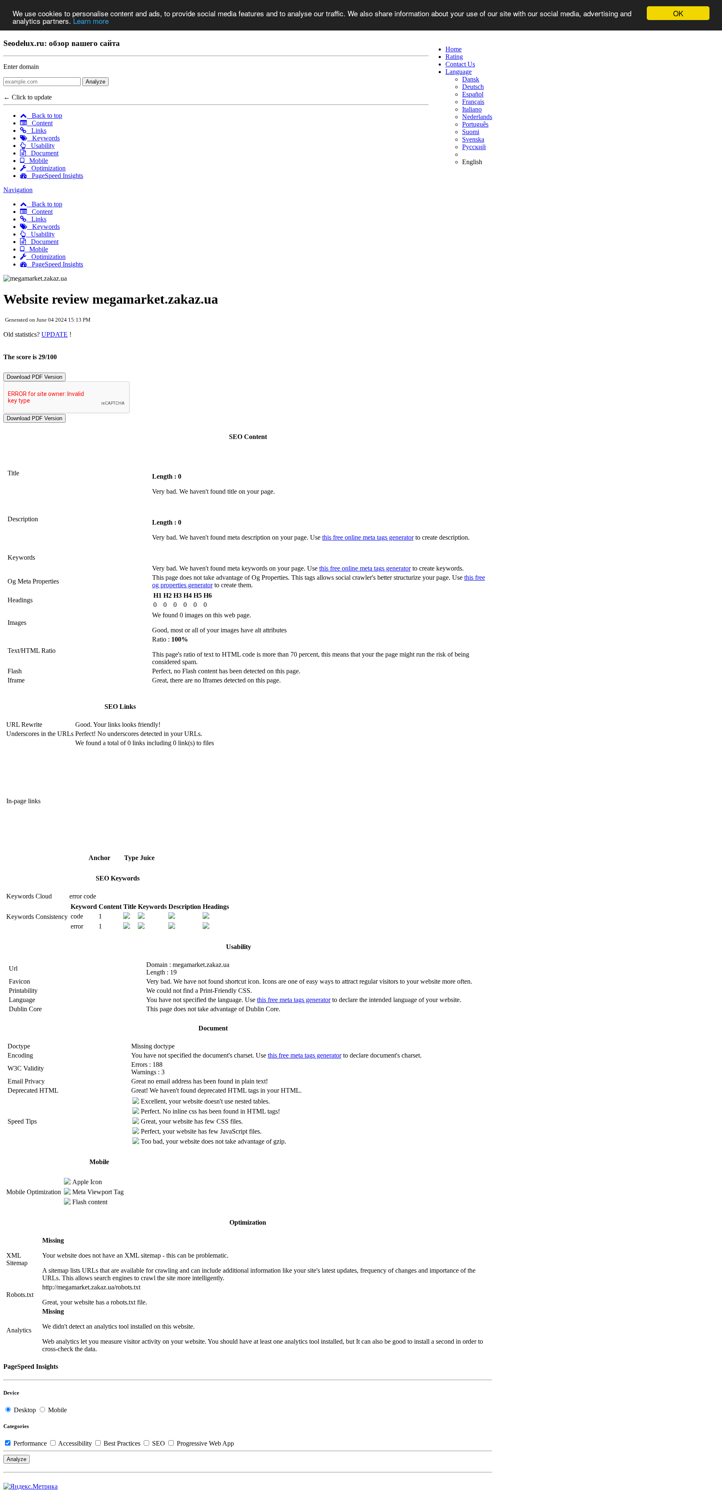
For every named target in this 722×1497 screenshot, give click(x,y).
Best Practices (122, 1443)
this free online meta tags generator (368, 537)
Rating (454, 56)
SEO (158, 1443)
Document (42, 153)
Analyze (95, 82)
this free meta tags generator (293, 999)
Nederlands (477, 116)
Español (472, 94)
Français (473, 101)
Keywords (43, 138)
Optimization (46, 168)
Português (475, 124)
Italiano (472, 109)
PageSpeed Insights (55, 175)
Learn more (91, 20)
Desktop (25, 1409)
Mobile (36, 160)
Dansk (470, 79)
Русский (474, 146)
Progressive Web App (204, 1443)
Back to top (44, 115)
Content (40, 123)
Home (453, 49)
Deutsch (473, 86)
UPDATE (54, 334)
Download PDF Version (34, 377)
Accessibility (75, 1443)
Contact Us (460, 64)
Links (36, 130)
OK (678, 13)
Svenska (473, 139)
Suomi (470, 131)
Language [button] (458, 71)
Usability (40, 145)
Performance (30, 1443)
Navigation (18, 189)
